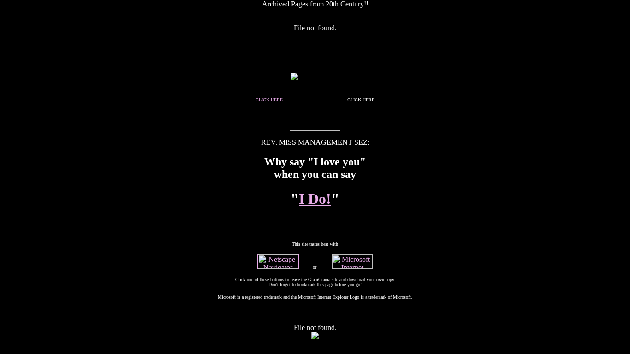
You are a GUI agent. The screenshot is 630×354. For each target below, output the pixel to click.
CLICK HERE (269, 99)
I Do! (315, 198)
